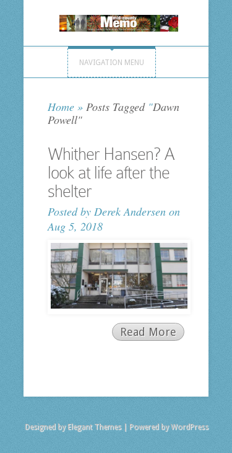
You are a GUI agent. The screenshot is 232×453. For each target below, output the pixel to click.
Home (61, 106)
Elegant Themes (94, 427)
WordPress (189, 427)
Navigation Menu (111, 62)
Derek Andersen (130, 211)
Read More (148, 331)
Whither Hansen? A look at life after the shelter (111, 172)
